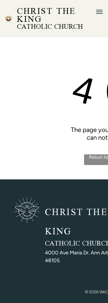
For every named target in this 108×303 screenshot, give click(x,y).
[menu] (99, 12)
